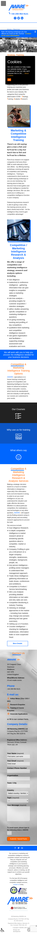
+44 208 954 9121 (19, 14)
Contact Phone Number (17, 768)
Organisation (12, 776)
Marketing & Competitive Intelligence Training (18, 135)
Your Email (15, 761)
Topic (13, 798)
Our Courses (18, 409)
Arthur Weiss (15, 698)
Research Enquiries (17, 704)
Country (10, 790)
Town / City (11, 783)
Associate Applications (19, 714)
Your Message (16, 805)
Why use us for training (18, 429)
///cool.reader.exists (14, 680)
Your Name (15, 753)
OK (9, 79)
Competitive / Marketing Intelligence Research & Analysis (18, 251)
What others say (18, 450)
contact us (16, 884)
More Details (17, 643)
